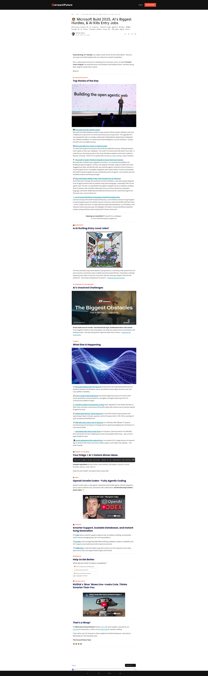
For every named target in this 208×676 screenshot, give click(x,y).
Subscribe (79, 575)
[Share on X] (128, 34)
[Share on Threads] (132, 34)
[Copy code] (133, 459)
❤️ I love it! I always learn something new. (84, 566)
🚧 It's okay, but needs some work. (82, 573)
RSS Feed (104, 629)
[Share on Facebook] (125, 34)
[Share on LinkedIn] (135, 34)
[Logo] (62, 4)
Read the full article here (116, 278)
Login (74, 575)
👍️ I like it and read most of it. (81, 570)
